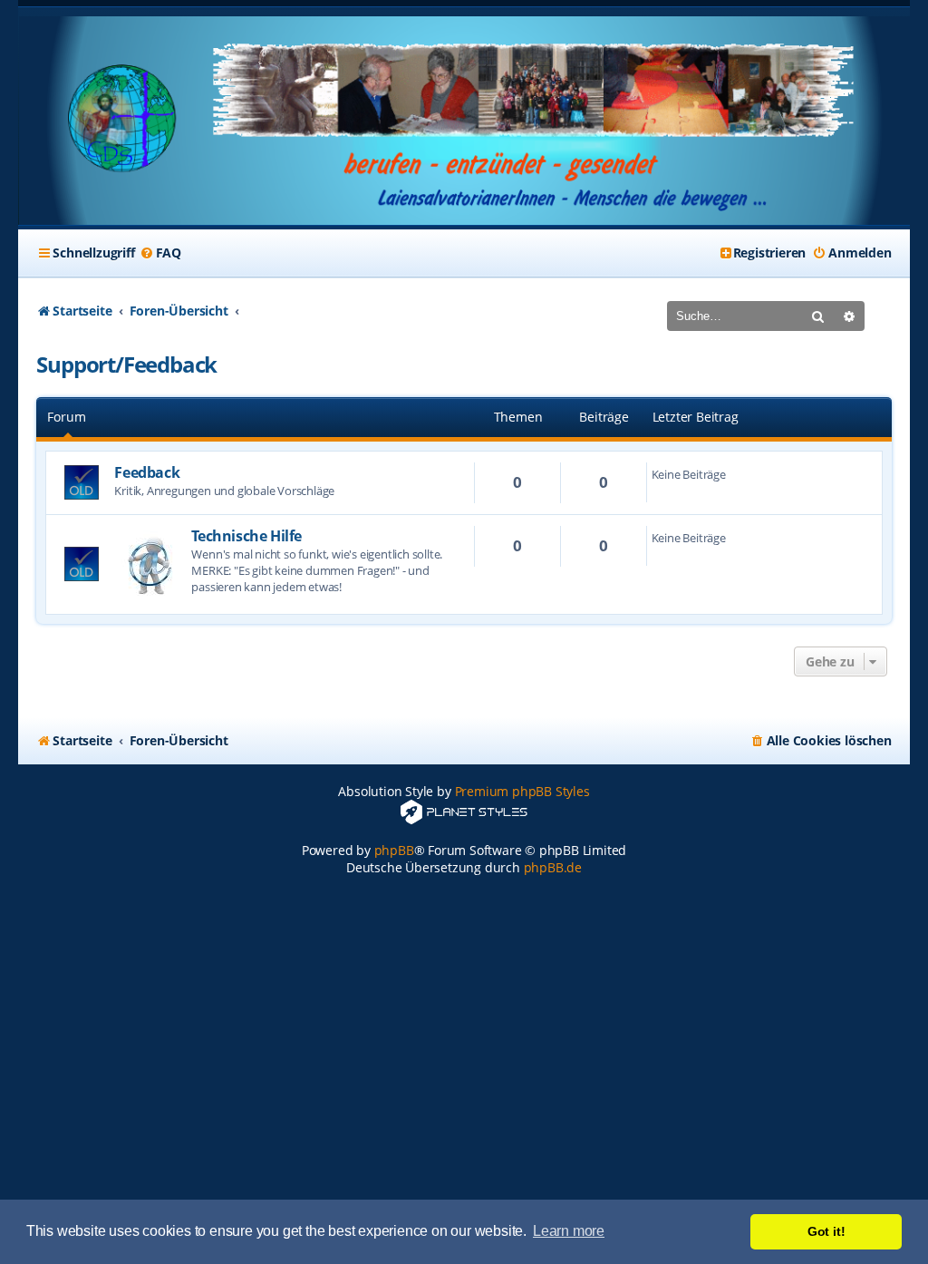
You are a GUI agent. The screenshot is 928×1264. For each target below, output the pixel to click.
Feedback (146, 472)
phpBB (394, 850)
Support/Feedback (126, 364)
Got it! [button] (826, 1231)
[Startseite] (463, 120)
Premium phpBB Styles (522, 791)
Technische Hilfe (246, 536)
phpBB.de (553, 867)
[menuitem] (160, 252)
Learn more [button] (568, 1231)
